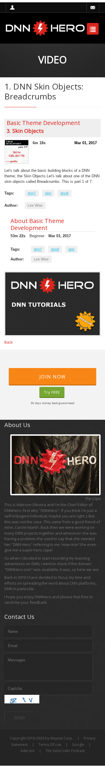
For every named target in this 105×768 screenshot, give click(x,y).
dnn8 (64, 193)
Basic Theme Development (43, 123)
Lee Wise (35, 205)
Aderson (27, 750)
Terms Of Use (49, 744)
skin (48, 193)
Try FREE (52, 392)
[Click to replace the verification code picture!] (21, 699)
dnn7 (32, 193)
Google (78, 744)
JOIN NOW (52, 377)
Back (8, 342)
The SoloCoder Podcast (65, 750)
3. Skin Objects (25, 130)
